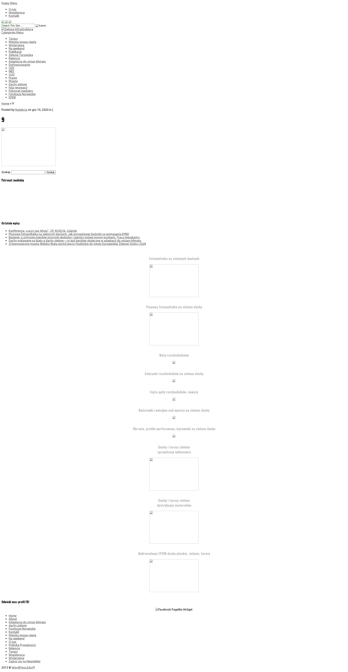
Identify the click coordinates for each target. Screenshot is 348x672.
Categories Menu (12, 32)
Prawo (13, 77)
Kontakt (14, 15)
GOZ (12, 74)
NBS (11, 71)
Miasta (13, 81)
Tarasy (13, 38)
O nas (12, 9)
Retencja (14, 58)
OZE (11, 68)
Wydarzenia (16, 45)
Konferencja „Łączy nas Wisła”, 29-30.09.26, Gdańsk (43, 230)
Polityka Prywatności (22, 645)
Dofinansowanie (19, 64)
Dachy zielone (18, 84)
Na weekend (16, 48)
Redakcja (21, 109)
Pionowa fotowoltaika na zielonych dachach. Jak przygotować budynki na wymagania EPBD (69, 234)
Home (5, 103)
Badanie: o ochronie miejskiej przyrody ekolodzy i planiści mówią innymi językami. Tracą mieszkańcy (74, 237)
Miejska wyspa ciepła (22, 42)
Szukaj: (6, 172)
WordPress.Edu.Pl (23, 667)
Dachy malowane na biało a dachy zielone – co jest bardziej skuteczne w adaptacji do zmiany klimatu (75, 240)
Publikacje (15, 51)
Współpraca (17, 12)
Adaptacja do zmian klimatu (27, 61)
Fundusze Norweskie (22, 94)
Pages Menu (9, 3)
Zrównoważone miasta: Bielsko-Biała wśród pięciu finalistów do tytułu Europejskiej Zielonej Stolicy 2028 (77, 243)
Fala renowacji (18, 87)
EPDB (12, 97)
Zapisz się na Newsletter (25, 661)
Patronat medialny (21, 90)
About (13, 619)
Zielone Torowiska (21, 55)
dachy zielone (18, 625)
